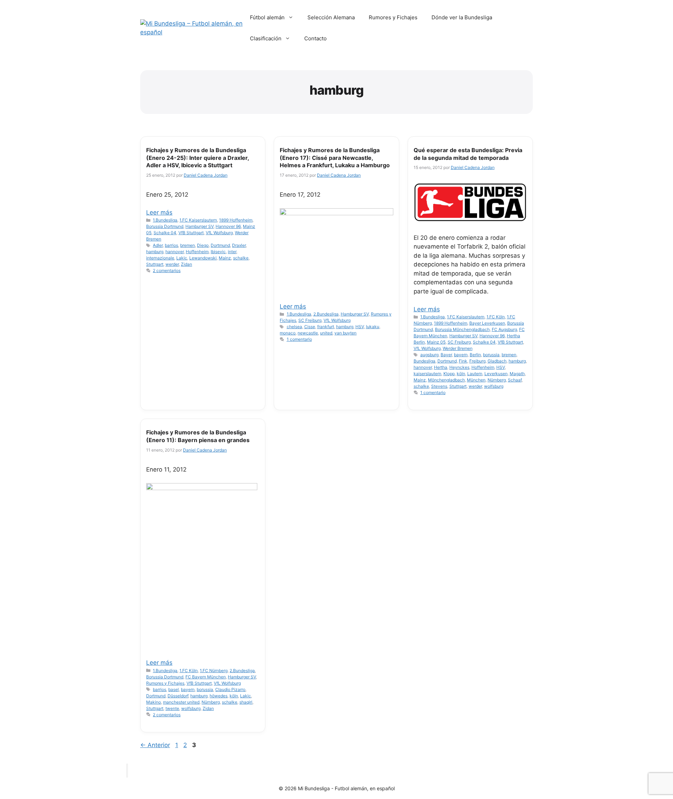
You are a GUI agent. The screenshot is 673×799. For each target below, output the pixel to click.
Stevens (439, 386)
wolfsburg (493, 386)
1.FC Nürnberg (213, 670)
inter (232, 251)
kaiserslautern (427, 373)
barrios (171, 245)
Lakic (181, 257)
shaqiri (245, 702)
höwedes (218, 695)
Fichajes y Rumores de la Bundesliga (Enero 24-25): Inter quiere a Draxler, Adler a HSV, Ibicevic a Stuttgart (197, 158)
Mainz (225, 257)
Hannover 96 (228, 226)
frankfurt (325, 326)
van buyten (345, 333)
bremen (187, 245)
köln (461, 373)
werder (172, 264)
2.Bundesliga (326, 314)
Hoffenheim (197, 251)
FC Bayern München (205, 676)
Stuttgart (154, 264)
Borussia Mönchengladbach (462, 329)
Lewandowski (203, 257)
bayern (461, 354)
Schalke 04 (165, 232)
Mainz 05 (436, 342)
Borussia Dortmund (164, 226)
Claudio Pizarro (230, 689)
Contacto (315, 38)
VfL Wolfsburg (219, 232)
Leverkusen (496, 373)
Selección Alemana (331, 17)
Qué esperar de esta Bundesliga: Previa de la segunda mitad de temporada (468, 154)
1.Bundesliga (165, 220)
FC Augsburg (504, 329)
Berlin (475, 354)
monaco (287, 333)
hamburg (154, 251)
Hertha (440, 367)
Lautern (474, 373)
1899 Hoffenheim (235, 220)
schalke (241, 257)
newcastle (308, 333)
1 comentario (299, 339)
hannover (174, 251)
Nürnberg (497, 379)
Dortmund (220, 245)
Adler (158, 245)
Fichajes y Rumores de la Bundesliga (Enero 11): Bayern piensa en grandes (198, 436)
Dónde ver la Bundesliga (461, 17)
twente (172, 708)
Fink (463, 361)
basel (173, 689)
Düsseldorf (178, 695)
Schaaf (515, 379)
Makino (153, 702)
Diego (203, 245)
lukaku (372, 326)
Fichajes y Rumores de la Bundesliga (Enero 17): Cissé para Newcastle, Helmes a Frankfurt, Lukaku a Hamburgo (335, 158)
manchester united (181, 702)
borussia (491, 354)
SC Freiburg (309, 320)
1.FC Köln (496, 316)
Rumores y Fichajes (393, 17)
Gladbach (497, 361)
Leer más (159, 212)
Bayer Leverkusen (487, 323)
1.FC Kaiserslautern (198, 220)
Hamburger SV (199, 226)
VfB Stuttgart (191, 232)
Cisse (309, 326)
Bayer (446, 354)
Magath (517, 373)
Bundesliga (424, 361)
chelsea (294, 326)
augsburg (429, 354)
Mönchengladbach (446, 379)
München (476, 379)
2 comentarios (167, 270)
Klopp (449, 373)
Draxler (239, 245)
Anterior (155, 745)
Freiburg (477, 361)
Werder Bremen (458, 348)
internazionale (160, 257)
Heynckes (459, 367)
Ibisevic (218, 251)
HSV (359, 326)
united (326, 333)
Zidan (186, 264)
